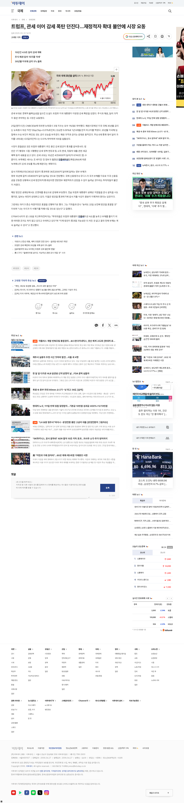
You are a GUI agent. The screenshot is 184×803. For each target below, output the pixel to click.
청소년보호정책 (71, 748)
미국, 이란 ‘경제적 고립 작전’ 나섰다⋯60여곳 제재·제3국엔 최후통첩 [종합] (157, 318)
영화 (12, 714)
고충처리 (84, 748)
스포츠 (13, 727)
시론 (152, 663)
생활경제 (81, 663)
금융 (29, 649)
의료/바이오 (66, 680)
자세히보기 (42, 281)
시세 (12, 663)
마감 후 (153, 671)
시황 (12, 658)
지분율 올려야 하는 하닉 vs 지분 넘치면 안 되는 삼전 (157, 145)
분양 (46, 667)
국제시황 (14, 689)
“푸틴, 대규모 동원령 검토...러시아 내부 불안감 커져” (36, 286)
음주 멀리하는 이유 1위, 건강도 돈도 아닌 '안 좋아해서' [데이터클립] (152, 414)
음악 (12, 718)
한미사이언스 (142, 587)
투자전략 (162, 501)
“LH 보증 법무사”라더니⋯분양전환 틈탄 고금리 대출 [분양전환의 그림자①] (71, 422)
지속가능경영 (134, 701)
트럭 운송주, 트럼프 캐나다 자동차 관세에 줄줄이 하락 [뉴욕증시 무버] (157, 286)
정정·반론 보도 (108, 748)
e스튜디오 (48, 705)
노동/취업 (137, 667)
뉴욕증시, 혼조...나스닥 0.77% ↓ (153, 165)
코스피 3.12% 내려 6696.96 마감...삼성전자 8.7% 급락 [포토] (152, 484)
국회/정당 (118, 658)
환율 (12, 685)
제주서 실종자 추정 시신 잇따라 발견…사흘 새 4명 (56, 357)
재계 (63, 654)
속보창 (151, 3)
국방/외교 (118, 663)
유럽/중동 (77, 11)
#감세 (26, 268)
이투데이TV (49, 701)
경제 (80, 649)
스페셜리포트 (66, 701)
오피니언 (154, 649)
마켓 (12, 649)
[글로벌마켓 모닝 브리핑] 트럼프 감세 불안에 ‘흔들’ (35, 249)
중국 (59, 11)
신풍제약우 (141, 559)
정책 (46, 663)
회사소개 (30, 748)
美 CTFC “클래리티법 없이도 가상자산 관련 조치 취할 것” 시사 (40, 253)
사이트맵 (145, 748)
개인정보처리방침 (55, 748)
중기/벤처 (65, 685)
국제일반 (43, 11)
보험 (29, 663)
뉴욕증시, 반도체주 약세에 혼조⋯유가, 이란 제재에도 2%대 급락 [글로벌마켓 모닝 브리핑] (157, 275)
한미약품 (140, 566)
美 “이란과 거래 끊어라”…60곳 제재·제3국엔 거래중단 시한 (60, 455)
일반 (12, 694)
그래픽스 (31, 714)
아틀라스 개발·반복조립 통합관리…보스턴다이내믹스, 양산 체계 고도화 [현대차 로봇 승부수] (78, 341)
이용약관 (41, 748)
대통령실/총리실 (120, 654)
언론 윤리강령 (45, 771)
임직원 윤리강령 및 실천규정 (72, 771)
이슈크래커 (31, 705)
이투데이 (14, 20)
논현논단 (154, 654)
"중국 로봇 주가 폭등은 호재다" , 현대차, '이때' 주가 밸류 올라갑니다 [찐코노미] (152, 206)
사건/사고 (137, 663)
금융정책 (31, 654)
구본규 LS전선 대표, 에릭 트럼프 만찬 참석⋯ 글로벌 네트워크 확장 (41, 241)
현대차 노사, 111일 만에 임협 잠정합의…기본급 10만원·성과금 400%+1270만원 (70, 406)
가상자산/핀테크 (33, 676)
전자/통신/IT (66, 658)
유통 (63, 676)
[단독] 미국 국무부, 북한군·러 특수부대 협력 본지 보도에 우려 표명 (41, 293)
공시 (12, 654)
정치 (116, 649)
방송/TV (14, 710)
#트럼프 (16, 268)
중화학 (64, 667)
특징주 (142, 501)
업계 (46, 658)
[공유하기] (149, 36)
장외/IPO (14, 667)
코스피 (142, 552)
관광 (12, 705)
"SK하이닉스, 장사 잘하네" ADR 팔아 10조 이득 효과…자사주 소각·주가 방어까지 (70, 438)
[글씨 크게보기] (169, 36)
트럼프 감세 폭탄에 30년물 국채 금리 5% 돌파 (33, 245)
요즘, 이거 (31, 710)
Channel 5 (83, 701)
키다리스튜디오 (143, 580)
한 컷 (29, 718)
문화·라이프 (15, 701)
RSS (169, 3)
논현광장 (154, 658)
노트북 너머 (155, 680)
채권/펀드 (14, 680)
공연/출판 (14, 723)
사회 (136, 649)
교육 (135, 658)
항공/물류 (65, 671)
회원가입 (143, 3)
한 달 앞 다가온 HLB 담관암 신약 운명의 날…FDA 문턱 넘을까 (61, 373)
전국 (135, 671)
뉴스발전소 (32, 701)
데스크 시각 (155, 667)
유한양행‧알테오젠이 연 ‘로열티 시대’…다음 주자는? (156, 158)
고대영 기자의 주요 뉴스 (25, 280)
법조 (135, 654)
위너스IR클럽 (100, 701)
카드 (29, 671)
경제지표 (81, 658)
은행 (29, 658)
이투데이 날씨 (117, 701)
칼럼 (152, 676)
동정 (135, 680)
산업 (63, 649)
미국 (52, 11)
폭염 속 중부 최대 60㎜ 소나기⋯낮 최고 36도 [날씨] (58, 389)
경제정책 (81, 654)
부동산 (47, 649)
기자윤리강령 (56, 771)
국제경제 (33, 11)
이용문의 (95, 748)
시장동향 (48, 654)
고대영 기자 (15, 37)
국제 (20, 11)
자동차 (64, 663)
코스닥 (162, 552)
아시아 (67, 11)
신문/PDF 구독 (160, 3)
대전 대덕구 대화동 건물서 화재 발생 (154, 105)
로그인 (136, 3)
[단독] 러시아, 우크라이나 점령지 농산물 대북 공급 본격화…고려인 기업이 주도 (46, 290)
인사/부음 (137, 676)
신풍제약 (140, 573)
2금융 (30, 667)
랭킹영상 (48, 710)
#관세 (36, 268)
